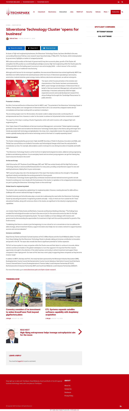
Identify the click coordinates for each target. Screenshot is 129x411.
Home (8, 25)
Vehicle (97, 12)
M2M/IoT (80, 12)
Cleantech (41, 12)
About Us (67, 385)
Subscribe (115, 12)
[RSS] (122, 2)
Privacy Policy (68, 396)
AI (34, 12)
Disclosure (67, 392)
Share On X (34, 48)
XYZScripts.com (74, 410)
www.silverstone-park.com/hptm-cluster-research (40, 269)
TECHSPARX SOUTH (43, 2)
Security (89, 12)
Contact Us (67, 389)
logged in (20, 361)
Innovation (63, 12)
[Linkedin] (118, 2)
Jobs (71, 12)
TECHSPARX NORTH (28, 2)
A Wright (8, 318)
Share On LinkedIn (16, 48)
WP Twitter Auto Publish (56, 410)
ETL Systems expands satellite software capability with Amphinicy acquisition (62, 312)
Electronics (52, 12)
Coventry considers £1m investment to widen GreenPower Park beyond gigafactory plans (23, 312)
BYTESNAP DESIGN (105, 32)
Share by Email (50, 48)
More (105, 12)
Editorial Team (14, 38)
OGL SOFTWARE (105, 36)
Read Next (25, 330)
